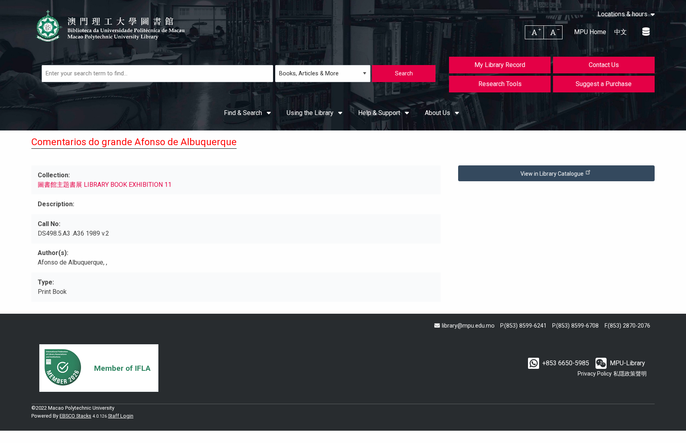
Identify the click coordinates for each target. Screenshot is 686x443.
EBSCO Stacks (75, 416)
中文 (620, 32)
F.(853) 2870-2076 (627, 325)
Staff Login (120, 416)
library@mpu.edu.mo (468, 325)
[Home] (110, 26)
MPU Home (590, 32)
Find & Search (244, 112)
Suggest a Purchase (604, 84)
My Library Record (499, 65)
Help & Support (380, 112)
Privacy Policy (595, 373)
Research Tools (500, 84)
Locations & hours (622, 14)
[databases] (646, 31)
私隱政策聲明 (630, 373)
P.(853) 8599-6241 (523, 325)
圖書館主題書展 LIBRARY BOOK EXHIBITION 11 (105, 184)
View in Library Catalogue (552, 174)
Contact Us (604, 65)
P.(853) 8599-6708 (575, 325)
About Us (438, 112)
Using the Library (311, 112)
